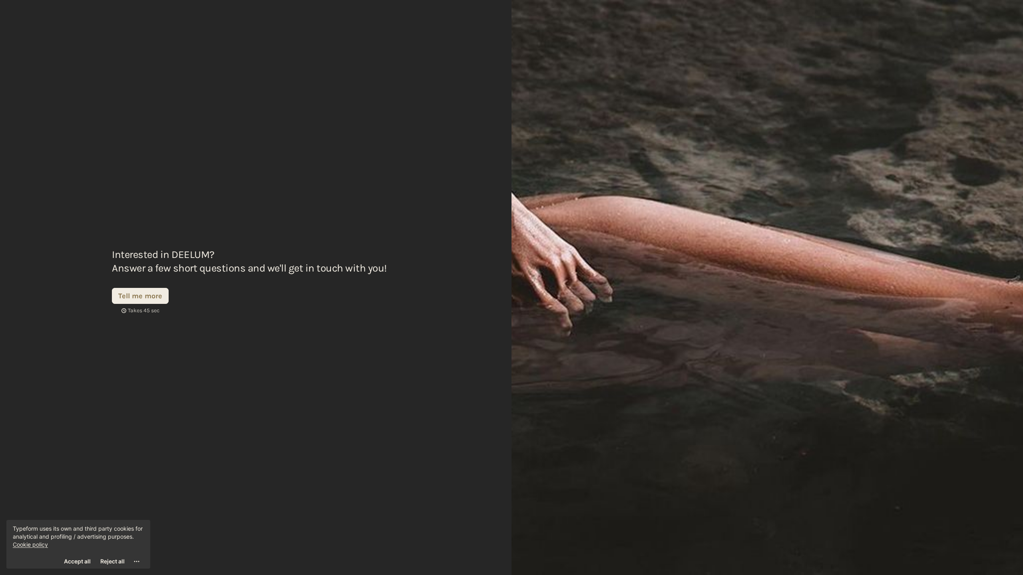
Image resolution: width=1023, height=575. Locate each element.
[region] (78, 544)
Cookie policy (30, 544)
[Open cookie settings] (136, 561)
